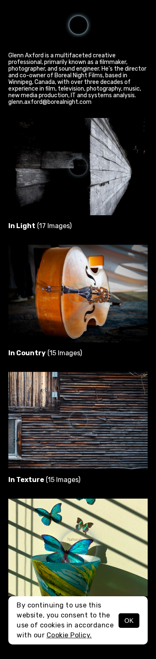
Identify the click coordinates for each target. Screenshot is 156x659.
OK (129, 620)
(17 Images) (40, 226)
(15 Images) (45, 353)
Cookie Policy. (69, 635)
